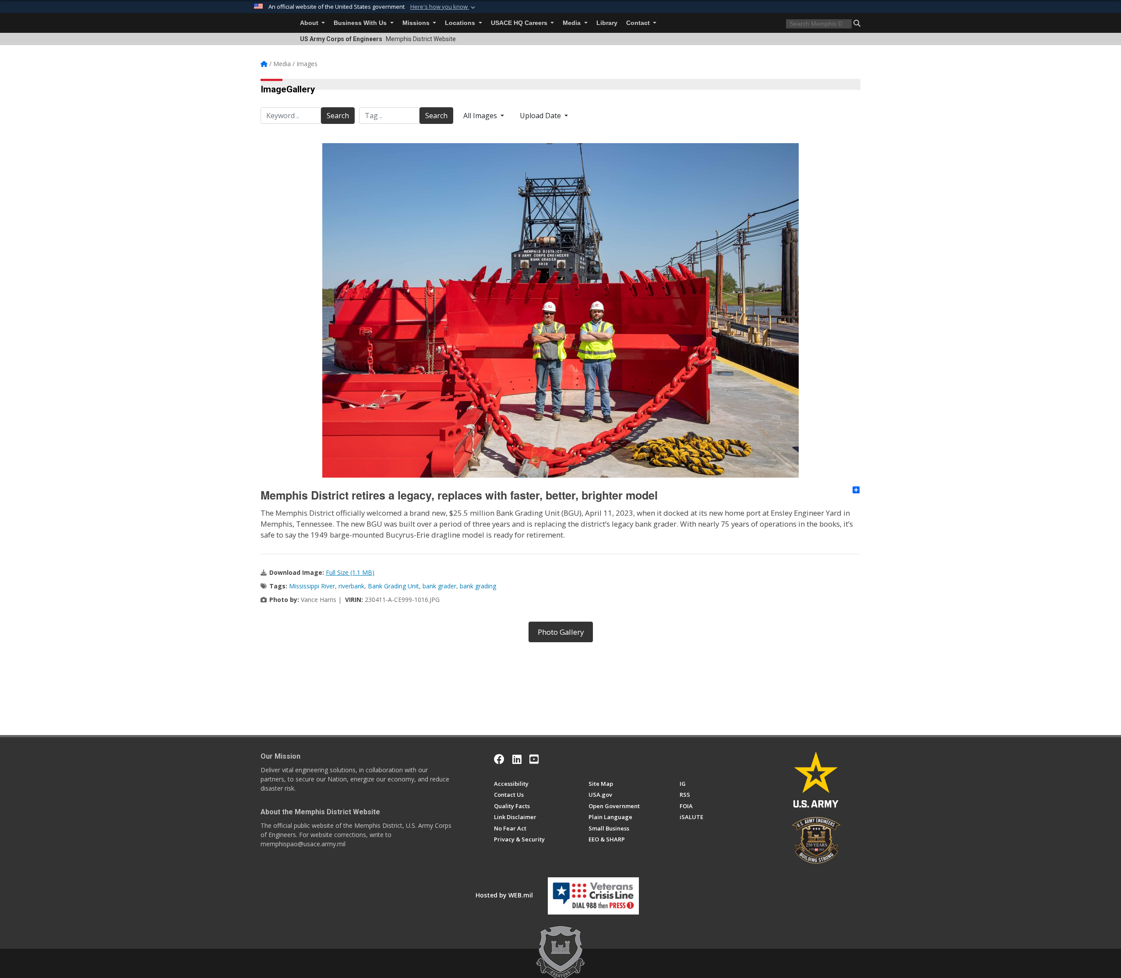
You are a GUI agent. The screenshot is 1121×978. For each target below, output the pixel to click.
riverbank (351, 586)
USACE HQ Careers (520, 23)
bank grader (439, 586)
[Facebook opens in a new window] (499, 759)
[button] (443, 7)
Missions (416, 23)
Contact (639, 23)
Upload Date (541, 115)
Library (606, 23)
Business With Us (361, 23)
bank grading (478, 586)
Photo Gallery (561, 632)
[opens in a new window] (517, 759)
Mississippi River (312, 586)
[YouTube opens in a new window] (534, 759)
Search (338, 115)
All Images (481, 115)
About (310, 23)
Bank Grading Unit (393, 586)
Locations (461, 23)
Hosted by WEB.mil (504, 895)
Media (572, 23)
